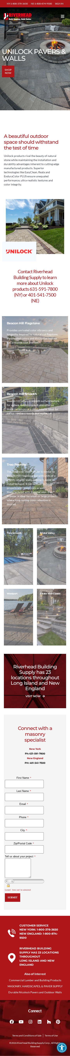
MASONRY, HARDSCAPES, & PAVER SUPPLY (35, 986)
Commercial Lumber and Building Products (35, 980)
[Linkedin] (39, 1022)
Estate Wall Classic (50, 593)
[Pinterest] (58, 1022)
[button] (62, 1047)
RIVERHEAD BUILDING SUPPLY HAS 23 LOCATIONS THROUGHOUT (39, 952)
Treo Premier (17, 464)
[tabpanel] (18, 556)
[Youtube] (21, 1022)
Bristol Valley (47, 532)
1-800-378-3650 (47, 929)
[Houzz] (49, 1022)
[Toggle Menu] (56, 16)
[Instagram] (30, 1022)
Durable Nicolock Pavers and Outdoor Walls (35, 992)
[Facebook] (12, 1022)
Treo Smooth (14, 532)
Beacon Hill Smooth (22, 394)
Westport (12, 593)
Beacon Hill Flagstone (23, 323)
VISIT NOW (33, 696)
